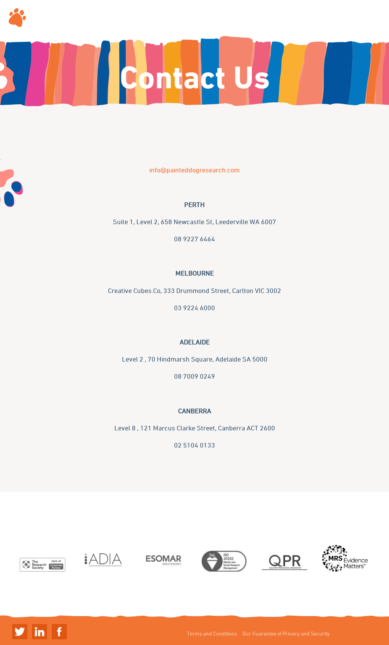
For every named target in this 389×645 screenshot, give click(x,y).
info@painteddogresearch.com (194, 170)
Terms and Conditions (212, 633)
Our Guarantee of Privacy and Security (286, 633)
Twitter (19, 631)
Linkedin (39, 631)
